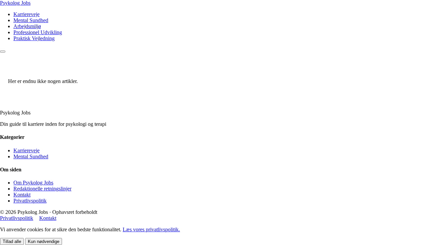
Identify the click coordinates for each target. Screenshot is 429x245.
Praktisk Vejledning (34, 38)
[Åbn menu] (2, 52)
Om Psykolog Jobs (33, 182)
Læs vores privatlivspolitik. (151, 229)
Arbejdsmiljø (27, 26)
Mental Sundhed (30, 20)
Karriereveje (26, 14)
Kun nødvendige (43, 241)
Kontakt (21, 194)
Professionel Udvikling (37, 32)
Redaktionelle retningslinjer (42, 188)
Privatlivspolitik (30, 200)
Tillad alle (12, 241)
